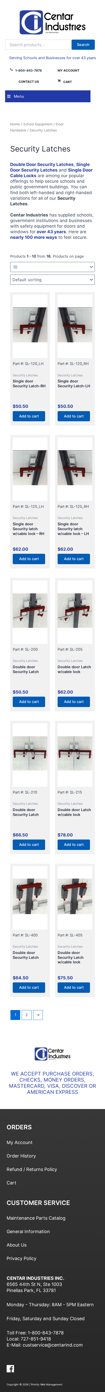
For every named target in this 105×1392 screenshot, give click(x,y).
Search (83, 44)
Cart (67, 82)
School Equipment (37, 124)
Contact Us (29, 81)
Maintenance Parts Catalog (36, 1218)
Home (15, 124)
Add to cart (29, 416)
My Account (68, 70)
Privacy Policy (21, 1258)
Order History (21, 1156)
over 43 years (51, 231)
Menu (19, 96)
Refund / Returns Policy (32, 1169)
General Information (28, 1231)
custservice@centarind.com (53, 1345)
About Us (17, 1245)
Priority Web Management (46, 1384)
